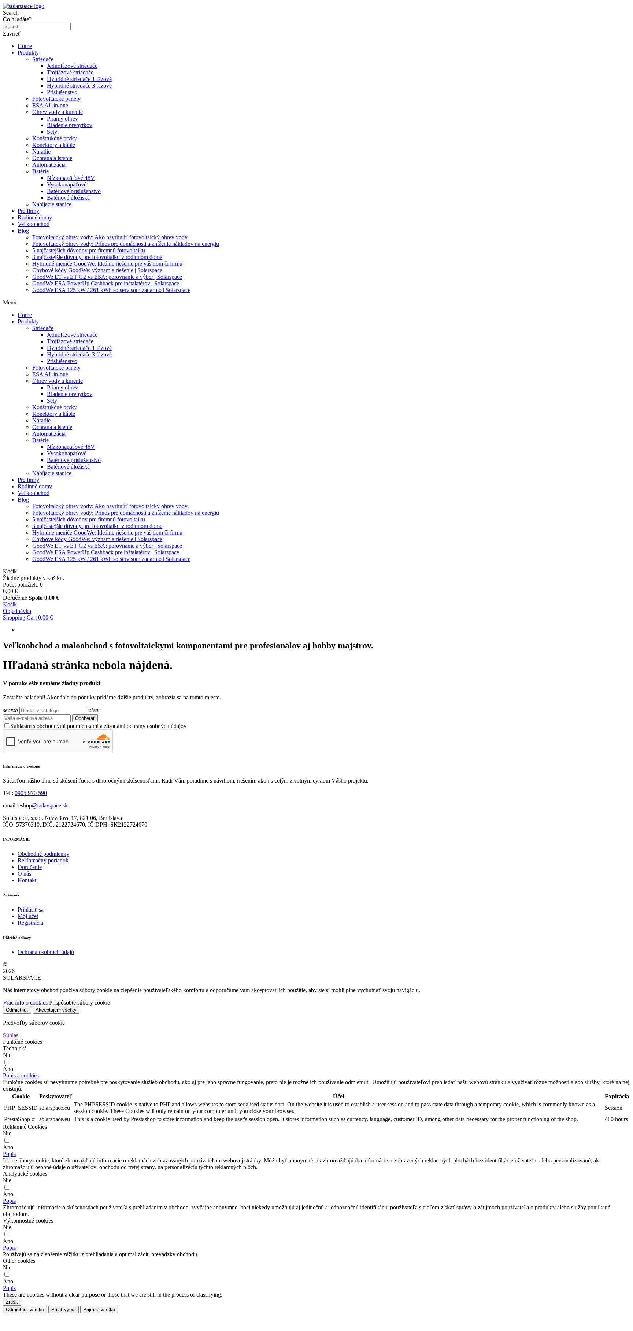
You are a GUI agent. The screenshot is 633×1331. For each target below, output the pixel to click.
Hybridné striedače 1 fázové (79, 79)
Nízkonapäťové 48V (71, 178)
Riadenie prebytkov (69, 125)
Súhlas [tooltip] (10, 1035)
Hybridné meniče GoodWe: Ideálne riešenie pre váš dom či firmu (107, 263)
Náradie (41, 151)
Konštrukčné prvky (54, 138)
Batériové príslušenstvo (74, 191)
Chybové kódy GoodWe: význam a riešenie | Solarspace (97, 270)
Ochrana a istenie (52, 158)
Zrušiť (12, 1302)
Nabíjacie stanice (51, 204)
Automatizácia (49, 165)
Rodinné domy (35, 217)
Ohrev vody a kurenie (57, 112)
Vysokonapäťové (66, 184)
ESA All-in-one (50, 105)
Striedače (42, 59)
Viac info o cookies (25, 1002)
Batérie (40, 171)
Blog (23, 231)
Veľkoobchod (33, 224)
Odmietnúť (17, 1010)
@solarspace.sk (50, 805)
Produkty (28, 52)
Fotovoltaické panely (56, 99)
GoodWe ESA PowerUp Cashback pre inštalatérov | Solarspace (105, 283)
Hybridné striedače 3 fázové (79, 85)
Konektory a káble (53, 145)
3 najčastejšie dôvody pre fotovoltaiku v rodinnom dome (97, 257)
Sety (52, 132)
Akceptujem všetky (56, 1010)
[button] (21, 1075)
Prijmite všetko (99, 1309)
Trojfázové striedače (70, 72)
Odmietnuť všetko (25, 1309)
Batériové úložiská (68, 198)
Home (25, 46)
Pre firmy (28, 211)
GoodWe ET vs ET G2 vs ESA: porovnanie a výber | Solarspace (107, 277)
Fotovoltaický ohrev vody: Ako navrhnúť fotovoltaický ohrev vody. (110, 237)
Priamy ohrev (62, 118)
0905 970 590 (31, 793)
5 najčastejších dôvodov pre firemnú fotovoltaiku (88, 250)
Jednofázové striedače (72, 66)
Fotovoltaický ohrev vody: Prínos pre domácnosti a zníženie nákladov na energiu (125, 244)
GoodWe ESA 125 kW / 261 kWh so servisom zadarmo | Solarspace (111, 290)
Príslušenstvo (62, 92)
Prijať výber (63, 1309)
